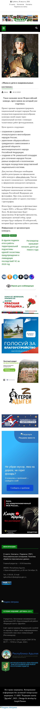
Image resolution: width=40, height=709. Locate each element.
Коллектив (20, 4)
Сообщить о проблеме (20, 488)
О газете (12, 4)
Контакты (29, 4)
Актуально (5, 235)
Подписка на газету (20, 6)
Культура (13, 235)
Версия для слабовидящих (22, 286)
